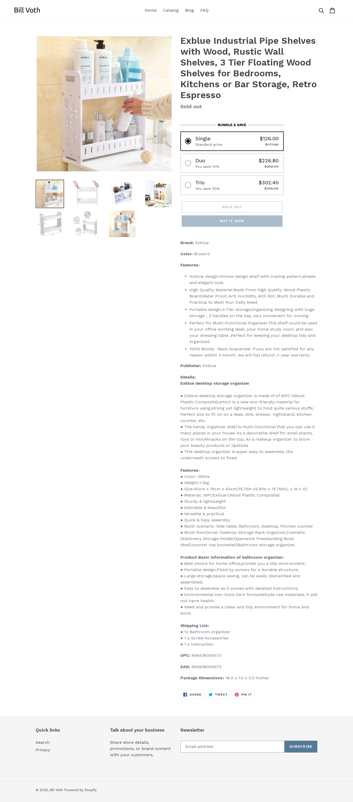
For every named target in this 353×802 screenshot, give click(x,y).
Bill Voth (56, 790)
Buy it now (232, 221)
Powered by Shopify (80, 790)
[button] (232, 141)
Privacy (43, 749)
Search (43, 742)
